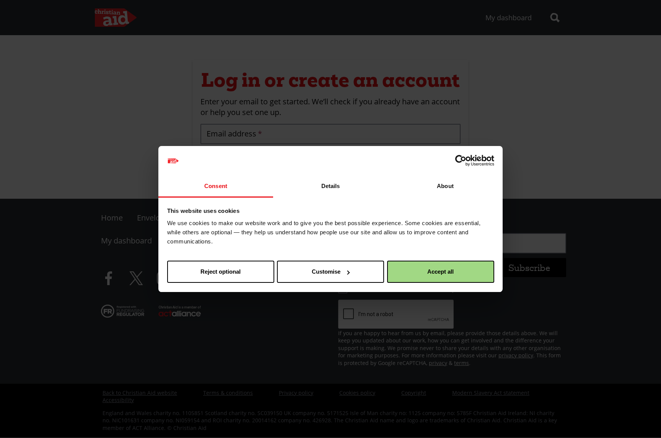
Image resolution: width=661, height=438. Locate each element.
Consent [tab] (215, 186)
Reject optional (220, 271)
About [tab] (445, 186)
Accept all (440, 271)
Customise (326, 271)
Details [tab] (330, 186)
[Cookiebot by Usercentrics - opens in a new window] (460, 161)
